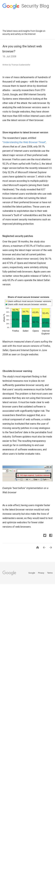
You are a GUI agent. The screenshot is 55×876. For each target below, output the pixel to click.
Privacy (41, 573)
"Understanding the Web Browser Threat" (24, 142)
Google (31, 573)
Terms (50, 573)
